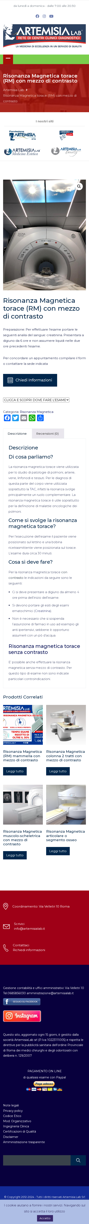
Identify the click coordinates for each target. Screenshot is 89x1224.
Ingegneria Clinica (16, 1126)
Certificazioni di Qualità (19, 1131)
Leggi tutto (15, 771)
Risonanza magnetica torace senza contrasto (44, 649)
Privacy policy (13, 1111)
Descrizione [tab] (17, 434)
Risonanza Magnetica (36, 412)
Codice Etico (12, 1116)
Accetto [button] (45, 1218)
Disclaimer (10, 1137)
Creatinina (42, 611)
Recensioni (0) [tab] (47, 434)
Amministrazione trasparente (24, 1142)
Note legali (11, 1105)
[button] (79, 186)
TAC (33, 489)
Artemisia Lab (13, 90)
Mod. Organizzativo (17, 1121)
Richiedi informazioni (29, 950)
